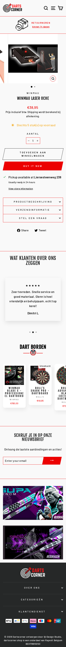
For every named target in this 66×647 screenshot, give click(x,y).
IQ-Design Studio (52, 636)
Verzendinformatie (33, 209)
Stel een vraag (33, 218)
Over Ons (32, 587)
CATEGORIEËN (32, 599)
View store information (20, 188)
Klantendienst (32, 611)
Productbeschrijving (33, 201)
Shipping (32, 112)
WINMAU (33, 93)
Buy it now (32, 166)
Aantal (33, 133)
